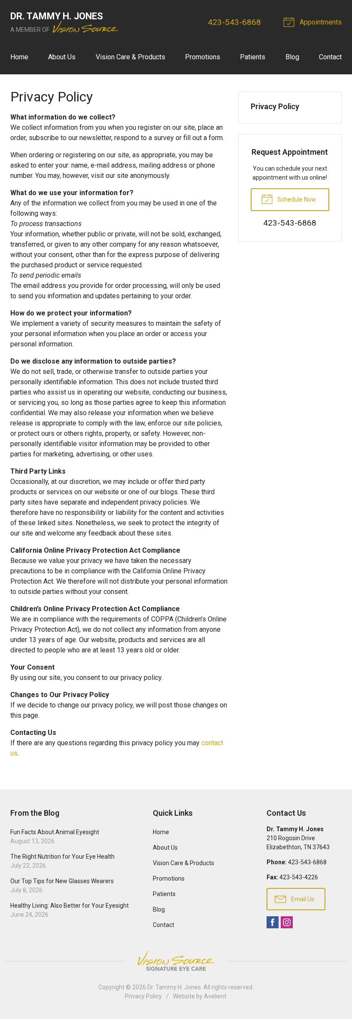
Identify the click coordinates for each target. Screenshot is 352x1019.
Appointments (320, 22)
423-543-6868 (234, 22)
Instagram (287, 922)
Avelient (215, 996)
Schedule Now (296, 199)
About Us (62, 57)
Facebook (273, 922)
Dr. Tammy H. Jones (174, 987)
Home (19, 57)
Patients (252, 57)
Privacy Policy (275, 106)
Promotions (202, 57)
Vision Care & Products (130, 57)
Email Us (302, 899)
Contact (330, 57)
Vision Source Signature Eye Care (176, 961)
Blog (292, 57)
